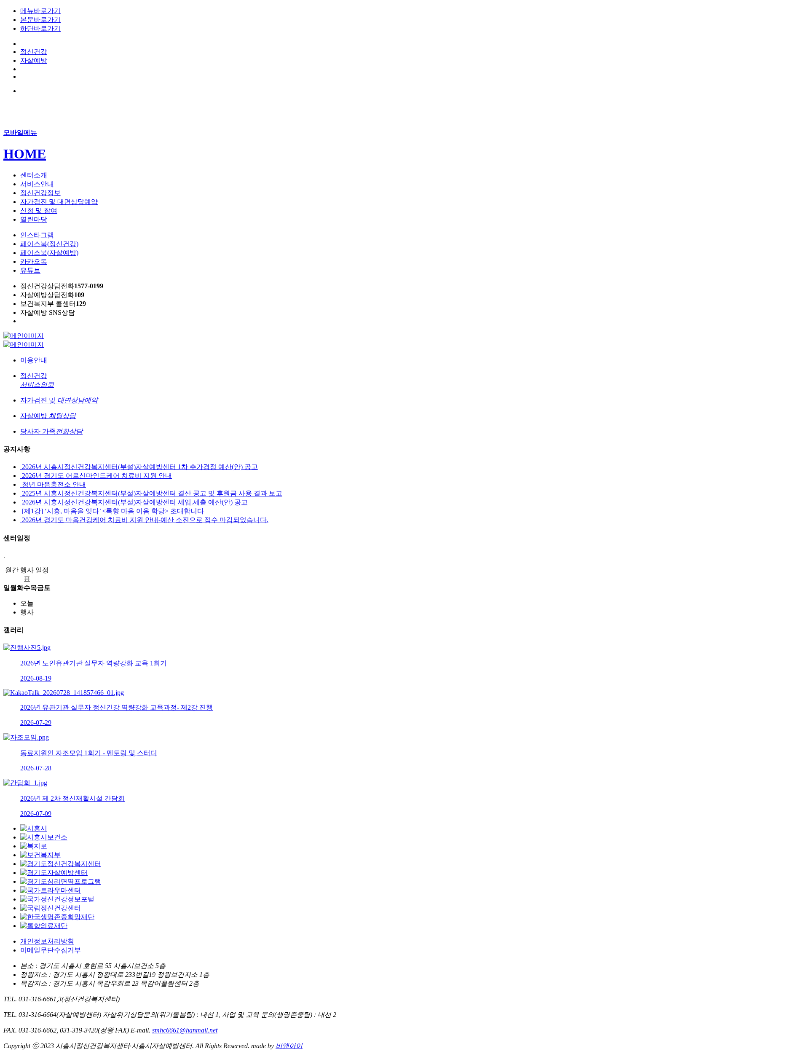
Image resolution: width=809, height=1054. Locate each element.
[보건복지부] (40, 854)
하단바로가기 (40, 28)
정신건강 (33, 51)
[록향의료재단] (43, 925)
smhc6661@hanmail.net (184, 1030)
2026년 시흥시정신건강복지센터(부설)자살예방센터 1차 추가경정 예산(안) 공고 (139, 466)
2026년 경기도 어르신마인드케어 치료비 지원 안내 (96, 475)
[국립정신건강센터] (50, 908)
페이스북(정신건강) (49, 243)
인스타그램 (37, 235)
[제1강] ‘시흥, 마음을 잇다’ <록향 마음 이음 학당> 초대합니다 (112, 511)
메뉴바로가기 (40, 10)
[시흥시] (33, 828)
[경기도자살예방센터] (54, 872)
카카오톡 (33, 261)
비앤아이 (289, 1045)
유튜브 (30, 270)
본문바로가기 (40, 19)
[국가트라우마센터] (50, 890)
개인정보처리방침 (47, 941)
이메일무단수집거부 (50, 950)
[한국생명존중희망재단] (57, 916)
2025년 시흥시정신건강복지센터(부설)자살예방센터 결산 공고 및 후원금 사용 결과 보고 (151, 493)
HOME (24, 153)
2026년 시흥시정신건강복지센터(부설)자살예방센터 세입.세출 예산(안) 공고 (134, 502)
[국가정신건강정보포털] (57, 899)
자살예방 (33, 60)
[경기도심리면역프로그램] (60, 881)
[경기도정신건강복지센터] (60, 863)
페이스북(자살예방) (49, 252)
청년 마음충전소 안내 (53, 484)
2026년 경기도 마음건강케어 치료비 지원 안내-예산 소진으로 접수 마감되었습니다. (144, 519)
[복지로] (33, 846)
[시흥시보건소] (43, 837)
